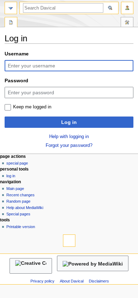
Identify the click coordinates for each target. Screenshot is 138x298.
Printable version (20, 227)
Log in (69, 122)
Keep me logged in (32, 107)
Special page (17, 163)
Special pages (18, 214)
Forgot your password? (69, 145)
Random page (18, 201)
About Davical (72, 281)
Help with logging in (69, 136)
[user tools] (127, 8)
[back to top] (69, 240)
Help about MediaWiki (24, 207)
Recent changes (20, 195)
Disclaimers (99, 281)
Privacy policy (42, 281)
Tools (127, 23)
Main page (15, 188)
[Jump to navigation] (11, 8)
